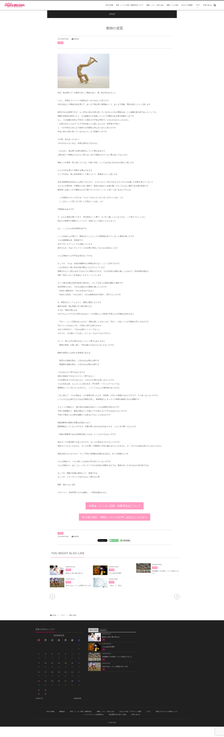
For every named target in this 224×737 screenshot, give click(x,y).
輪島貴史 (76, 39)
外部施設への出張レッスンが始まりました (117, 657)
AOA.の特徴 (109, 5)
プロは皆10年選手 (115, 573)
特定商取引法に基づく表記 (117, 714)
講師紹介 (62, 711)
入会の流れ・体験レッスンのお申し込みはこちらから (116, 517)
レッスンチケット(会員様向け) (94, 714)
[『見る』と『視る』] (100, 587)
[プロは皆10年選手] (100, 574)
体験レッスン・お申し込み (155, 5)
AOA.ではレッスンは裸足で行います (79, 585)
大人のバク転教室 (187, 5)
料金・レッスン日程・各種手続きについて (129, 5)
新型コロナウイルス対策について (167, 711)
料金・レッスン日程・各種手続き (81, 711)
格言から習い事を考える (74, 573)
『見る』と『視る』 (116, 585)
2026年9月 (77, 698)
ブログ (198, 5)
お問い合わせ (207, 5)
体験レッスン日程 (172, 5)
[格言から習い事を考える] (57, 574)
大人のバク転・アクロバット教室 (130, 711)
